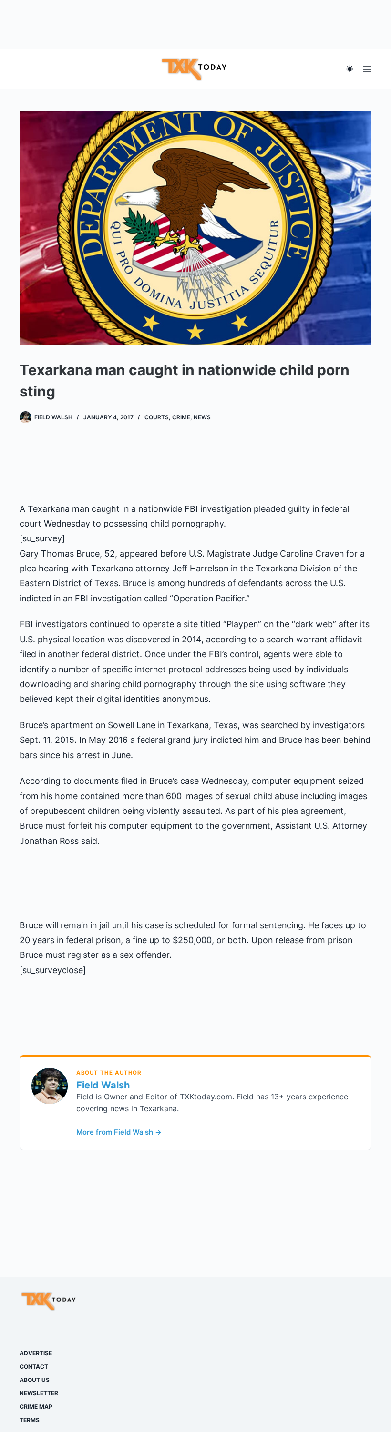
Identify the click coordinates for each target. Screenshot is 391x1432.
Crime (181, 417)
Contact (34, 1366)
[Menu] (367, 69)
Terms (30, 1419)
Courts (156, 417)
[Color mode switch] (349, 68)
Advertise (36, 1353)
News (202, 417)
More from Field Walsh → (119, 1132)
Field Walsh (103, 1085)
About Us (35, 1379)
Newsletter (39, 1393)
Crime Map (36, 1406)
